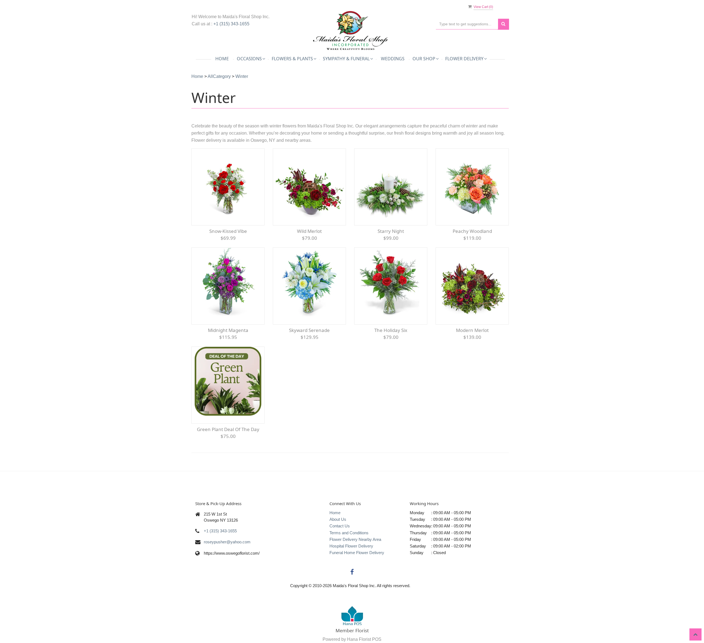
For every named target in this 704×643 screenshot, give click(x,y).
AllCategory (219, 76)
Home (222, 59)
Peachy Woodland (472, 231)
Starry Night (391, 231)
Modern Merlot (472, 330)
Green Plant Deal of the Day (228, 429)
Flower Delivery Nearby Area (355, 539)
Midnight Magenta (228, 330)
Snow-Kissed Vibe (228, 231)
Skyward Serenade (309, 330)
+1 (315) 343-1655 (231, 23)
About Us (337, 519)
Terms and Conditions (349, 532)
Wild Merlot (309, 231)
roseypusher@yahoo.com (227, 542)
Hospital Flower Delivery (351, 546)
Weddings (393, 59)
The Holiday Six (390, 330)
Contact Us (339, 526)
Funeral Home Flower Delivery (356, 552)
